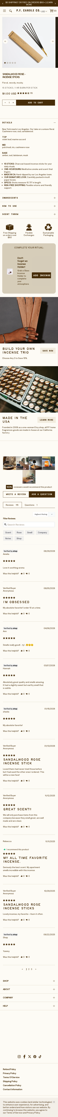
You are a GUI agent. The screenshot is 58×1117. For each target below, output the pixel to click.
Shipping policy (10, 1081)
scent (8, 532)
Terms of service (11, 1077)
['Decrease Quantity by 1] (5, 103)
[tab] (5, 63)
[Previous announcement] (3, 4)
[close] (54, 1102)
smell (29, 532)
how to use (9, 206)
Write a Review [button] (16, 494)
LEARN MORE (47, 420)
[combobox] (44, 11)
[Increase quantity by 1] (13, 103)
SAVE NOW (48, 351)
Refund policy (9, 1069)
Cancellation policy (12, 1085)
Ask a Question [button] (42, 494)
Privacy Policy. (33, 1112)
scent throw (10, 214)
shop (19, 538)
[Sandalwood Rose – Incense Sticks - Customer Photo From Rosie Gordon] (9, 463)
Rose (19, 532)
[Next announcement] (55, 4)
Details (7, 123)
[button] (10, 11)
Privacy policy (9, 1073)
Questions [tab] (29, 505)
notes (8, 538)
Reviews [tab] (10, 505)
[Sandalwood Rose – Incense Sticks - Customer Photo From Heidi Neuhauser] (29, 477)
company (42, 532)
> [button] (35, 969)
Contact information (12, 1089)
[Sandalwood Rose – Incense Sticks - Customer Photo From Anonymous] (22, 463)
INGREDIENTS (10, 198)
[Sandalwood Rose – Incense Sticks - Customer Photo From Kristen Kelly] (48, 463)
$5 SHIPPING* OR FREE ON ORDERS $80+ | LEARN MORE (29, 3)
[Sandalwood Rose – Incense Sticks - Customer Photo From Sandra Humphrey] (35, 463)
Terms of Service (14, 1112)
